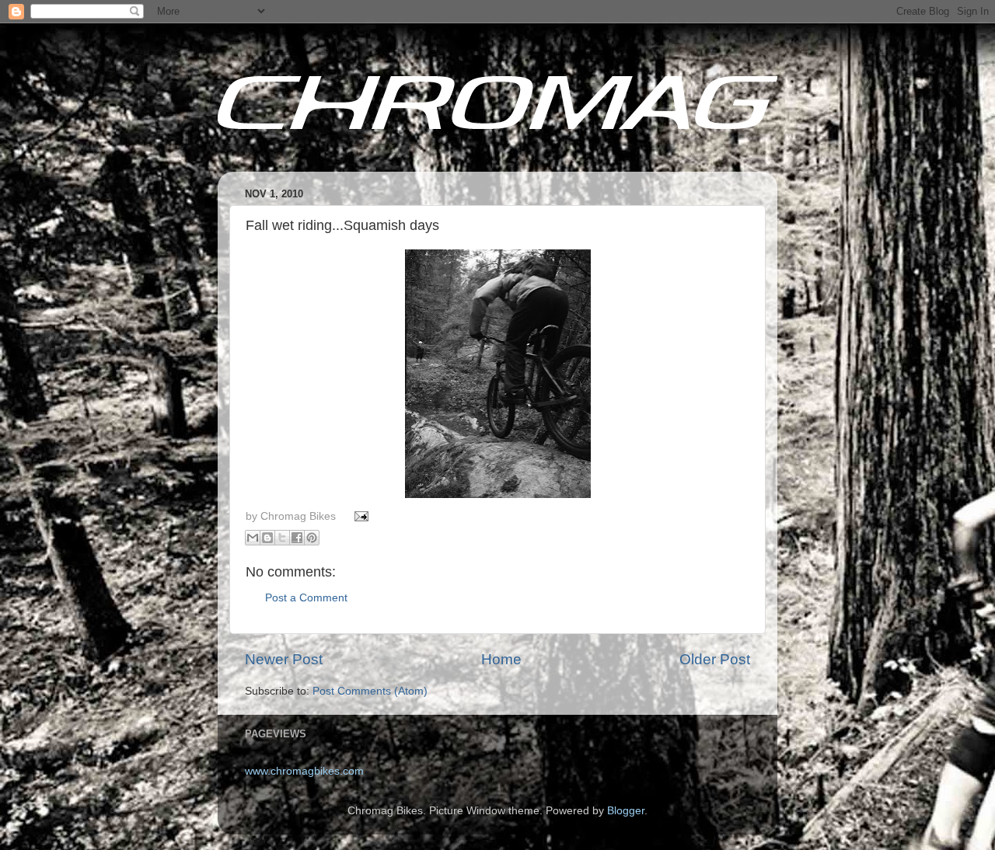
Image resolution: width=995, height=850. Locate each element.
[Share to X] (282, 537)
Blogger (625, 811)
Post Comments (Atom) (370, 691)
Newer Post (284, 659)
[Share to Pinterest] (311, 537)
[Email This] (252, 537)
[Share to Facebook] (297, 537)
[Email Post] (359, 516)
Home (501, 659)
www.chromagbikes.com (304, 771)
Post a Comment (306, 598)
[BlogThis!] (267, 537)
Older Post (714, 659)
